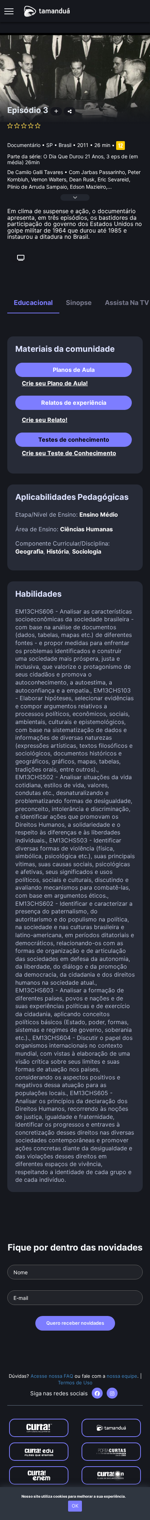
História (58, 551)
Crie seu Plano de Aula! (55, 383)
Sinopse (79, 302)
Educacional (33, 302)
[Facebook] (97, 1393)
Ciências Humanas (86, 529)
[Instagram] (112, 1393)
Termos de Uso (75, 1382)
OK (75, 1506)
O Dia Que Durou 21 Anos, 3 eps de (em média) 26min (72, 159)
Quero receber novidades (75, 1323)
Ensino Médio (98, 514)
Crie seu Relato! (44, 419)
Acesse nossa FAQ (52, 1376)
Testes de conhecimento (73, 439)
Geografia (29, 551)
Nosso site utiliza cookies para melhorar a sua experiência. (75, 1496)
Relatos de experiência (73, 402)
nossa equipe (122, 1376)
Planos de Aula (74, 369)
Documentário (23, 145)
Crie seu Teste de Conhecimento (69, 453)
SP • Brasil (58, 145)
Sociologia (86, 551)
